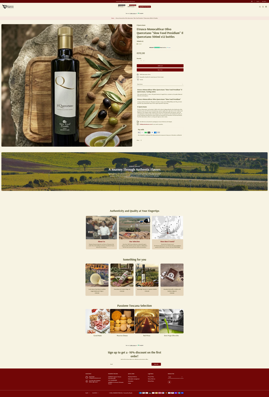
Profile (129, 383)
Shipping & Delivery (132, 376)
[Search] (259, 6)
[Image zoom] (66, 85)
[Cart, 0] (266, 6)
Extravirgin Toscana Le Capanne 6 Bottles (147, 289)
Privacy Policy (151, 376)
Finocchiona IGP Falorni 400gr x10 (122, 289)
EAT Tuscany (120, 6)
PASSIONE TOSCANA (118, 393)
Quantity (139, 58)
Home (112, 18)
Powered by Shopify (128, 393)
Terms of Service (151, 379)
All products (130, 381)
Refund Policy (151, 381)
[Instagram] (252, 1)
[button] (160, 65)
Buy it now (160, 70)
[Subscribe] (182, 377)
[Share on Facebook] (141, 140)
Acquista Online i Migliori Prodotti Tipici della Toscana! (125, 1)
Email (170, 377)
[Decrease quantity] (138, 61)
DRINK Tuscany (131, 6)
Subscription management (133, 379)
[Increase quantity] (143, 60)
